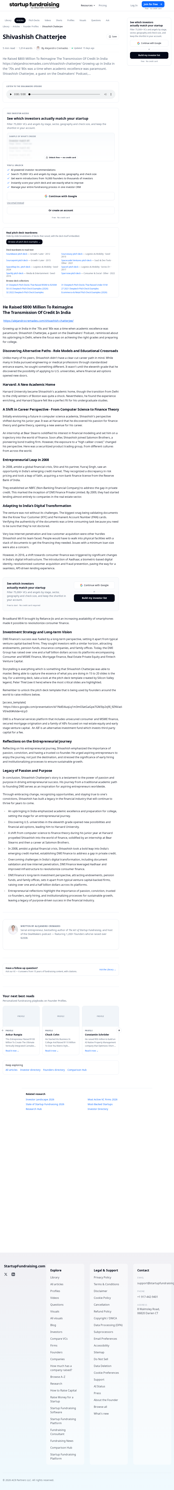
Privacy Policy (102, 1277)
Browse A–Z (57, 1377)
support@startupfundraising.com (152, 1283)
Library (8, 20)
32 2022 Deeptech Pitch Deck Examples (25, 292)
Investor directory (30, 1069)
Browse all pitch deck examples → (24, 241)
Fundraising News (61, 1441)
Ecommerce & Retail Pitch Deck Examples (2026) (84, 292)
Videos (48, 20)
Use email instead (15, 203)
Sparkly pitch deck (14, 273)
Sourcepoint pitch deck (17, 260)
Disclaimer (100, 1291)
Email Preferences (105, 1339)
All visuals (56, 1318)
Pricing (103, 5)
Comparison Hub (77, 1069)
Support (99, 1379)
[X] (6, 1274)
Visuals (83, 20)
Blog (53, 1325)
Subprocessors (103, 1332)
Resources (87, 5)
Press (97, 1393)
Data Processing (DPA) (108, 1325)
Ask (107, 20)
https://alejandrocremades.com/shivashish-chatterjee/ (38, 321)
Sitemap (99, 1352)
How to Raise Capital (63, 1390)
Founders (56, 1352)
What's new (101, 1413)
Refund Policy (102, 1311)
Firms (53, 1345)
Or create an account (61, 210)
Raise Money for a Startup (61, 1399)
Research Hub (34, 1109)
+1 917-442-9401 (147, 1297)
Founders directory (54, 1069)
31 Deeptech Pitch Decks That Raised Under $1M (84, 284)
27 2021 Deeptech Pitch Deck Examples (80, 288)
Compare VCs (59, 1339)
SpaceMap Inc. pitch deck (18, 266)
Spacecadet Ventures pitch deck (76, 260)
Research (56, 1383)
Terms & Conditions (106, 1284)
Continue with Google (63, 196)
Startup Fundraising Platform (63, 1421)
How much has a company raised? (61, 1368)
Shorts (59, 20)
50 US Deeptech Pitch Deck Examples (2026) (27, 288)
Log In (134, 5)
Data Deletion (102, 1366)
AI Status (99, 1386)
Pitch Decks (34, 20)
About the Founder (106, 1400)
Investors (56, 1332)
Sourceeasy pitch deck (71, 253)
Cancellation (102, 1304)
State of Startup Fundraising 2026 (45, 1104)
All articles (12, 1069)
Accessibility (101, 1345)
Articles (20, 20)
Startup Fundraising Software (63, 1410)
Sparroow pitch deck (71, 273)
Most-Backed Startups (100, 1104)
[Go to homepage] (34, 5)
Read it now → (12, 1050)
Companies (57, 1359)
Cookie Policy (102, 1298)
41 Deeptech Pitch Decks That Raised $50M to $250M (31, 284)
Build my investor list (94, 598)
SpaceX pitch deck (69, 266)
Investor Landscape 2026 (40, 1099)
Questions (96, 20)
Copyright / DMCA (105, 1318)
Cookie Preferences (106, 1373)
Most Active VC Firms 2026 (102, 1099)
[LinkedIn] (13, 1274)
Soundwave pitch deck (16, 253)
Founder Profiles (31, 26)
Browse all (100, 1407)
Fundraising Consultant (58, 1432)
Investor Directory (98, 1109)
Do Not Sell (101, 1359)
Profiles (70, 20)
